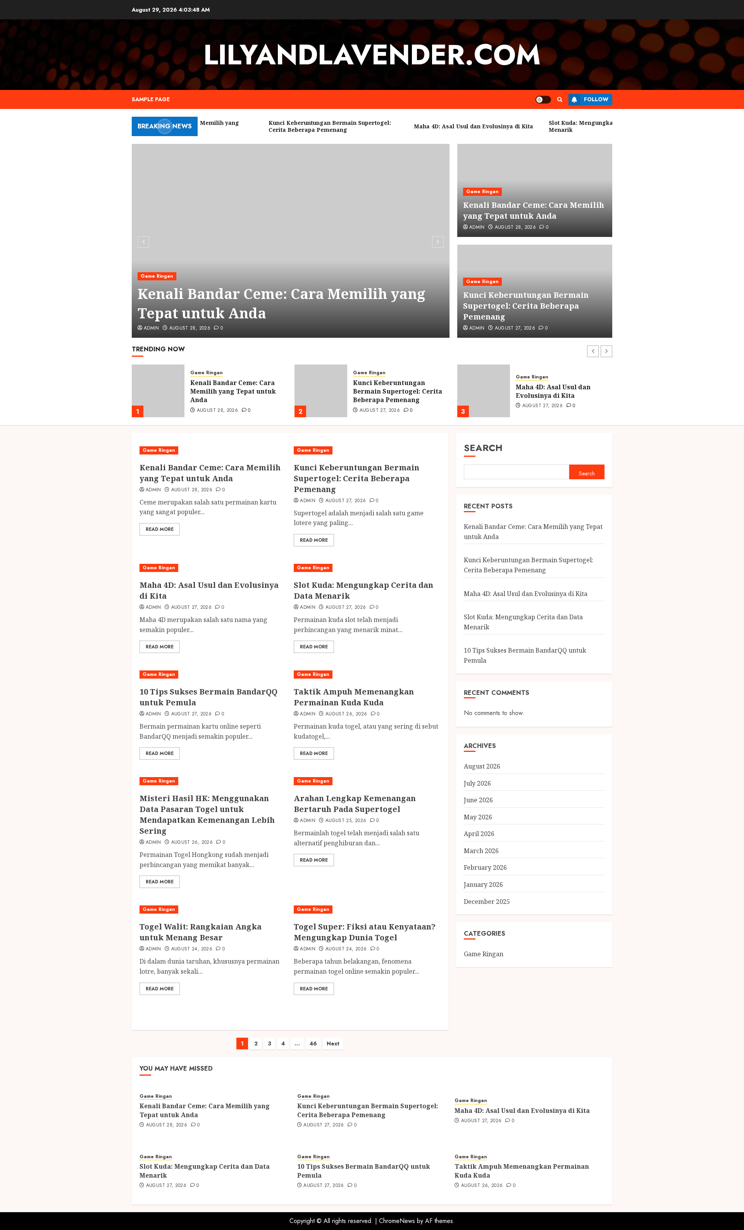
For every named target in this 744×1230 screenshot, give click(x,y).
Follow (596, 99)
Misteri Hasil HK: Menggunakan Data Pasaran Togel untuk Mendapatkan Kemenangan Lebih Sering (207, 814)
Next (333, 1043)
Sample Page (151, 99)
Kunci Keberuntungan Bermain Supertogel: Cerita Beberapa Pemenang (526, 306)
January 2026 (483, 884)
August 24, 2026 (191, 949)
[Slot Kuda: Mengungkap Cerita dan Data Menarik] (483, 391)
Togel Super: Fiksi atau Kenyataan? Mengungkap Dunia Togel (365, 932)
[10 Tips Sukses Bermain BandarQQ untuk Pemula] (213, 675)
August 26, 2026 (346, 714)
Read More (160, 529)
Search (483, 447)
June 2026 (478, 800)
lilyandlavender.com (372, 55)
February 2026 (485, 867)
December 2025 (487, 901)
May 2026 (478, 817)
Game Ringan (157, 276)
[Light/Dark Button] (543, 100)
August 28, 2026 (189, 328)
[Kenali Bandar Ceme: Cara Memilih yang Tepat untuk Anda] (291, 241)
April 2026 (479, 833)
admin (151, 328)
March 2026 (481, 850)
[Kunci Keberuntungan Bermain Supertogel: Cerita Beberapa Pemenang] (158, 391)
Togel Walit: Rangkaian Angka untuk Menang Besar (201, 932)
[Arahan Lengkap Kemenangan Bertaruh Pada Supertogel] (367, 781)
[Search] (560, 99)
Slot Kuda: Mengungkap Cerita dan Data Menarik (556, 391)
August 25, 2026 (346, 821)
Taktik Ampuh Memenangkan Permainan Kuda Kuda (354, 697)
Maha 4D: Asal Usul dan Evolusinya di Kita (390, 391)
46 (313, 1043)
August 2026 (482, 766)
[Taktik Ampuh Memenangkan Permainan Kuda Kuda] (367, 675)
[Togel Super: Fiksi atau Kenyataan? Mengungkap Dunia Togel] (367, 909)
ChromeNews (397, 1220)
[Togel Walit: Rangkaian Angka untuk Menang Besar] (213, 909)
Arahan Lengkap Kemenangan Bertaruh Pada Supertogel (355, 803)
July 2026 (477, 783)
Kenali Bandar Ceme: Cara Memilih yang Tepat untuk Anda (281, 303)
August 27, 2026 (515, 328)
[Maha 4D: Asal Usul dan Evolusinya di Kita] (320, 391)
